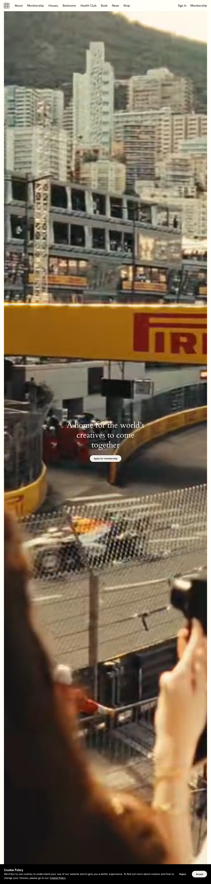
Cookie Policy (58, 878)
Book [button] (104, 5)
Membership (35, 5)
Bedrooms (69, 5)
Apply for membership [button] (105, 458)
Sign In (182, 5)
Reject (182, 874)
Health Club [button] (88, 5)
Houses (53, 5)
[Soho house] (7, 6)
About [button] (19, 5)
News (115, 5)
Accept (199, 874)
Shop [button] (126, 5)
